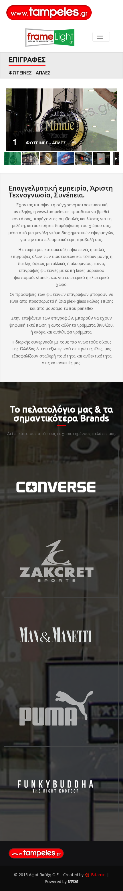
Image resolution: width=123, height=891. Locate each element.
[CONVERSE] (61, 485)
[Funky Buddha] (61, 783)
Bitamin (98, 874)
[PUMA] (61, 709)
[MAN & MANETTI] (61, 634)
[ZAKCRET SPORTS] (61, 560)
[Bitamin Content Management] (73, 881)
